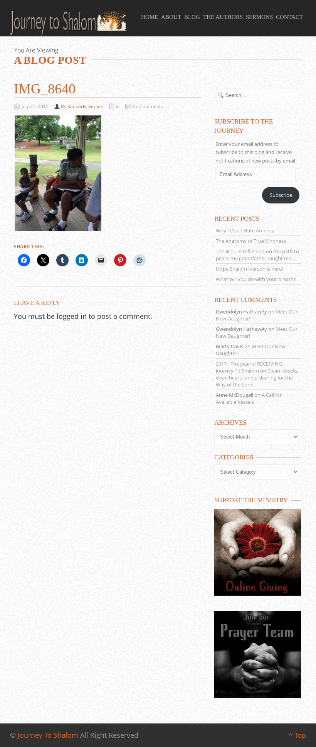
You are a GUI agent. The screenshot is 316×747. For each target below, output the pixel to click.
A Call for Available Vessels (249, 398)
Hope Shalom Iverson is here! (249, 268)
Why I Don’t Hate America (245, 230)
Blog (192, 17)
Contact (289, 17)
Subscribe (281, 194)
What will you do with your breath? (256, 279)
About (171, 17)
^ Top (297, 735)
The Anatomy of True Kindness (251, 240)
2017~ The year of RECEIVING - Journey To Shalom (250, 367)
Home (149, 17)
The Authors (223, 17)
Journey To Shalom (48, 735)
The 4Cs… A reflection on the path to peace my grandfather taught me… (257, 255)
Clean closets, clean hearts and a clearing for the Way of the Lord (257, 377)
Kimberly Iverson (85, 106)
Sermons (259, 17)
